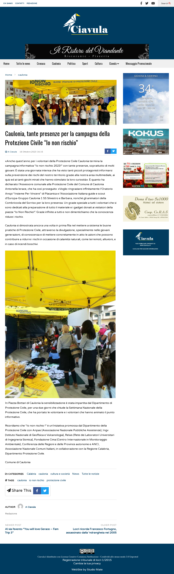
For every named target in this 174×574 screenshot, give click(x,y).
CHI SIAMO (8, 3)
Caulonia (56, 63)
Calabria (31, 473)
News (75, 473)
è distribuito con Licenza (88, 556)
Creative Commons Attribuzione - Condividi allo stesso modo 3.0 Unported (103, 556)
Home (6, 63)
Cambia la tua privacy (87, 563)
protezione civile (56, 480)
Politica (71, 63)
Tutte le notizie (90, 473)
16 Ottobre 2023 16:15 (31, 152)
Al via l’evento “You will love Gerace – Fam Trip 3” (31, 530)
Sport (85, 63)
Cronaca (41, 63)
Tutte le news (23, 63)
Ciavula (113, 63)
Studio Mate (95, 569)
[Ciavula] (87, 25)
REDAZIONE (32, 3)
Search (165, 3)
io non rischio (36, 480)
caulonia (43, 473)
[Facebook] (141, 3)
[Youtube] (153, 3)
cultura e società (60, 473)
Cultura (98, 63)
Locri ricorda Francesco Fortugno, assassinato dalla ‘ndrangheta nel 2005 (91, 530)
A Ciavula (12, 152)
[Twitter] (146, 3)
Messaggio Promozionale (139, 63)
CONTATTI (19, 3)
